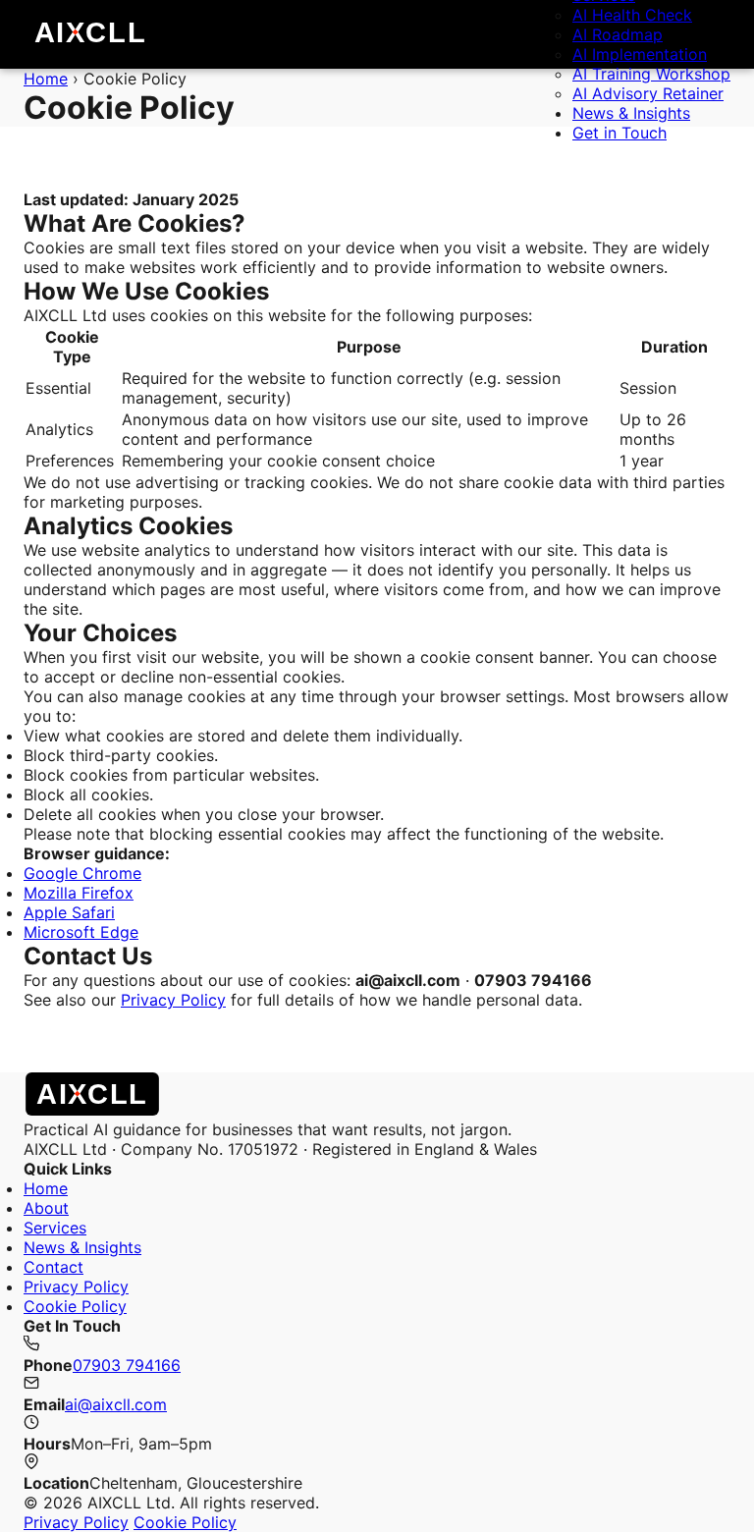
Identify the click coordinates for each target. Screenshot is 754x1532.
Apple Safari (69, 912)
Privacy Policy (173, 1000)
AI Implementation (639, 54)
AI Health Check (632, 15)
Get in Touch (619, 132)
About (46, 1208)
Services (55, 1227)
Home (46, 1188)
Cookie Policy (75, 1306)
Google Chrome (82, 873)
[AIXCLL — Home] (90, 34)
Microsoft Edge (81, 932)
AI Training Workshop (651, 73)
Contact (53, 1267)
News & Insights (631, 113)
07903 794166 (127, 1365)
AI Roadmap (617, 34)
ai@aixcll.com (116, 1404)
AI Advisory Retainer (648, 93)
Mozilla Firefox (79, 893)
